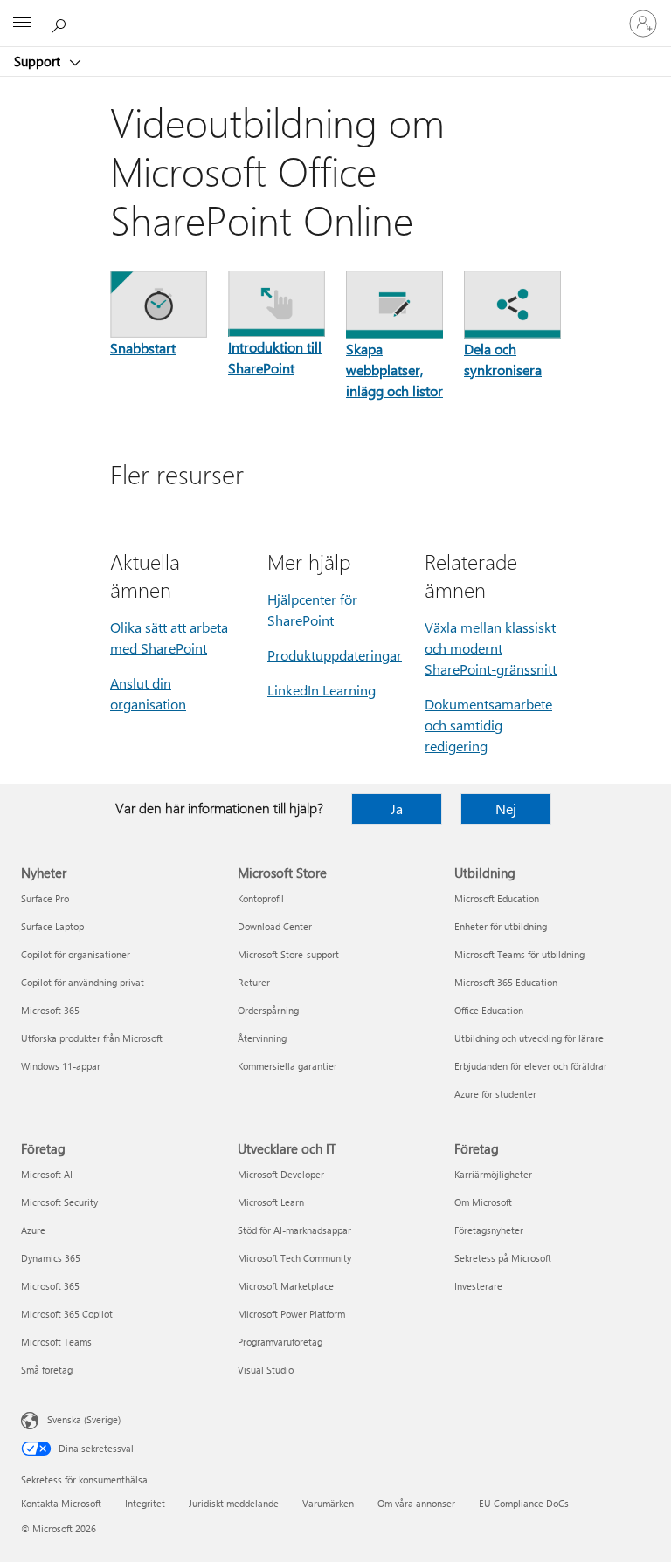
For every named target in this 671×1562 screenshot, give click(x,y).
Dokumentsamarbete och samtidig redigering (488, 725)
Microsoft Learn (271, 1202)
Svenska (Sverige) (84, 1419)
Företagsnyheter (488, 1230)
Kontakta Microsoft (61, 1503)
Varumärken (328, 1503)
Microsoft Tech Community (294, 1257)
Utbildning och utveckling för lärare (529, 1038)
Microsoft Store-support (288, 954)
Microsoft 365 (50, 1010)
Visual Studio (266, 1369)
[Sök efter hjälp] (61, 23)
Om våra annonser (416, 1503)
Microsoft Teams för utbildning (519, 954)
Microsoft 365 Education (505, 982)
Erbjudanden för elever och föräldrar (530, 1065)
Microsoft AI (47, 1174)
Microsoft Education (496, 898)
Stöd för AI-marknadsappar (294, 1230)
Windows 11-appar (60, 1065)
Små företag (47, 1369)
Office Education (488, 1010)
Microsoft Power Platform (291, 1313)
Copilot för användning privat (82, 982)
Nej (505, 808)
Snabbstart (143, 348)
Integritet (145, 1503)
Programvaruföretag (280, 1341)
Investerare (478, 1285)
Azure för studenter (495, 1093)
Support (39, 61)
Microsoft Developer (281, 1174)
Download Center (275, 926)
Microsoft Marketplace (286, 1285)
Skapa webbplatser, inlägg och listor (394, 369)
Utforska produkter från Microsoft (92, 1038)
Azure (33, 1230)
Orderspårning (268, 1010)
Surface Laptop (52, 926)
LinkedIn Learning (321, 690)
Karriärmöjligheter (493, 1174)
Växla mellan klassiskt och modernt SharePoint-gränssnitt (491, 648)
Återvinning (262, 1038)
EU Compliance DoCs (524, 1503)
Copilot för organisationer (75, 954)
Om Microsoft (483, 1202)
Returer (254, 982)
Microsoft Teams (56, 1341)
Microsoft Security (59, 1202)
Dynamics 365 (50, 1257)
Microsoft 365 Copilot (67, 1313)
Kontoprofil (261, 898)
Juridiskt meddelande (234, 1503)
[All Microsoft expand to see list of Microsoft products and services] (22, 24)
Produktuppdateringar (334, 655)
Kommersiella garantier (287, 1065)
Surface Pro (45, 898)
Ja (397, 808)
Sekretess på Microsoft (502, 1257)
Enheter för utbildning (500, 926)
